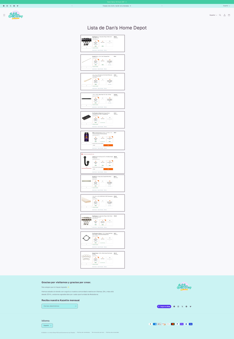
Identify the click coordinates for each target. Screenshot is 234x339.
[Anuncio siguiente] (162, 6)
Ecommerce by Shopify (68, 332)
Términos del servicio (98, 332)
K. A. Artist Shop (51, 332)
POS (57, 332)
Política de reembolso (83, 332)
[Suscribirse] (75, 306)
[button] (4, 15)
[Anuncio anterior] (72, 6)
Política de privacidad (112, 332)
